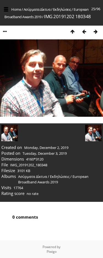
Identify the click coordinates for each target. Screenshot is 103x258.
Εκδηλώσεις (62, 9)
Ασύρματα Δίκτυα (37, 9)
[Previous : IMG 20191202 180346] (84, 31)
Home (16, 9)
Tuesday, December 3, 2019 (45, 153)
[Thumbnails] (72, 31)
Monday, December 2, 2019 (46, 147)
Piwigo (52, 251)
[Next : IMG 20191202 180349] (95, 31)
